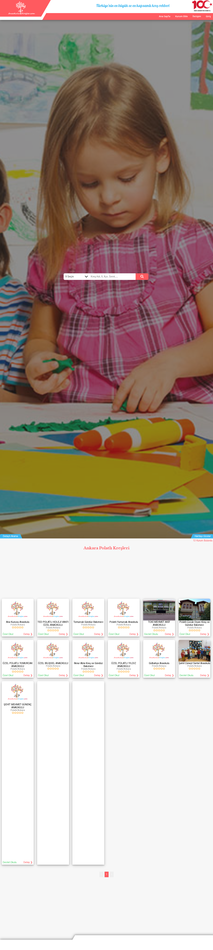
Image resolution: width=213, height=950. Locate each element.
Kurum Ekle (181, 16)
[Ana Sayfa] (21, 13)
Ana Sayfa (164, 16)
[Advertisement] (106, 575)
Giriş (208, 16)
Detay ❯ (27, 634)
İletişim (197, 16)
